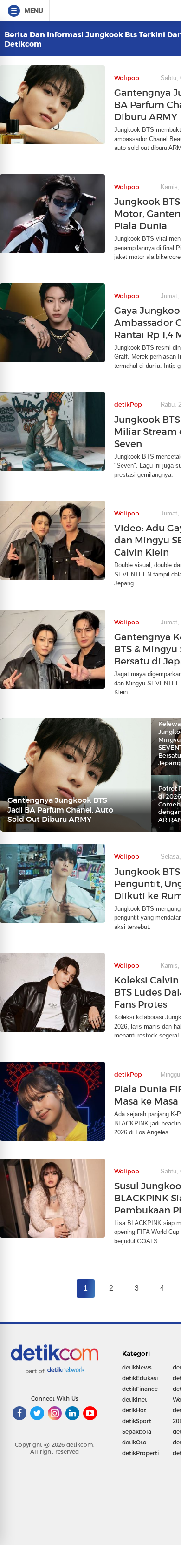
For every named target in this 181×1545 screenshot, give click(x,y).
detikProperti (140, 1453)
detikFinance (140, 1388)
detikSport (136, 1420)
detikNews (137, 1367)
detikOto (134, 1442)
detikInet (134, 1399)
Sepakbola (136, 1431)
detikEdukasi (140, 1378)
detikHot (134, 1410)
